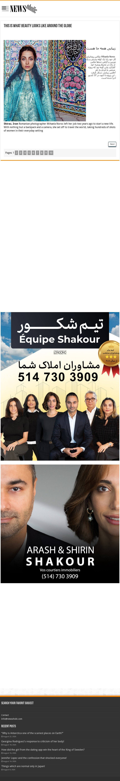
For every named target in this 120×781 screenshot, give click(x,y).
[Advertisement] (40, 34)
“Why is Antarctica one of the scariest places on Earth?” (32, 733)
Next (112, 144)
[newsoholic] (19, 8)
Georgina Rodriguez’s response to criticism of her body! (32, 741)
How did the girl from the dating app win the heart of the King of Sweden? (43, 749)
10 (51, 152)
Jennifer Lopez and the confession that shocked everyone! (34, 757)
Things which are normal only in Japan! (23, 766)
